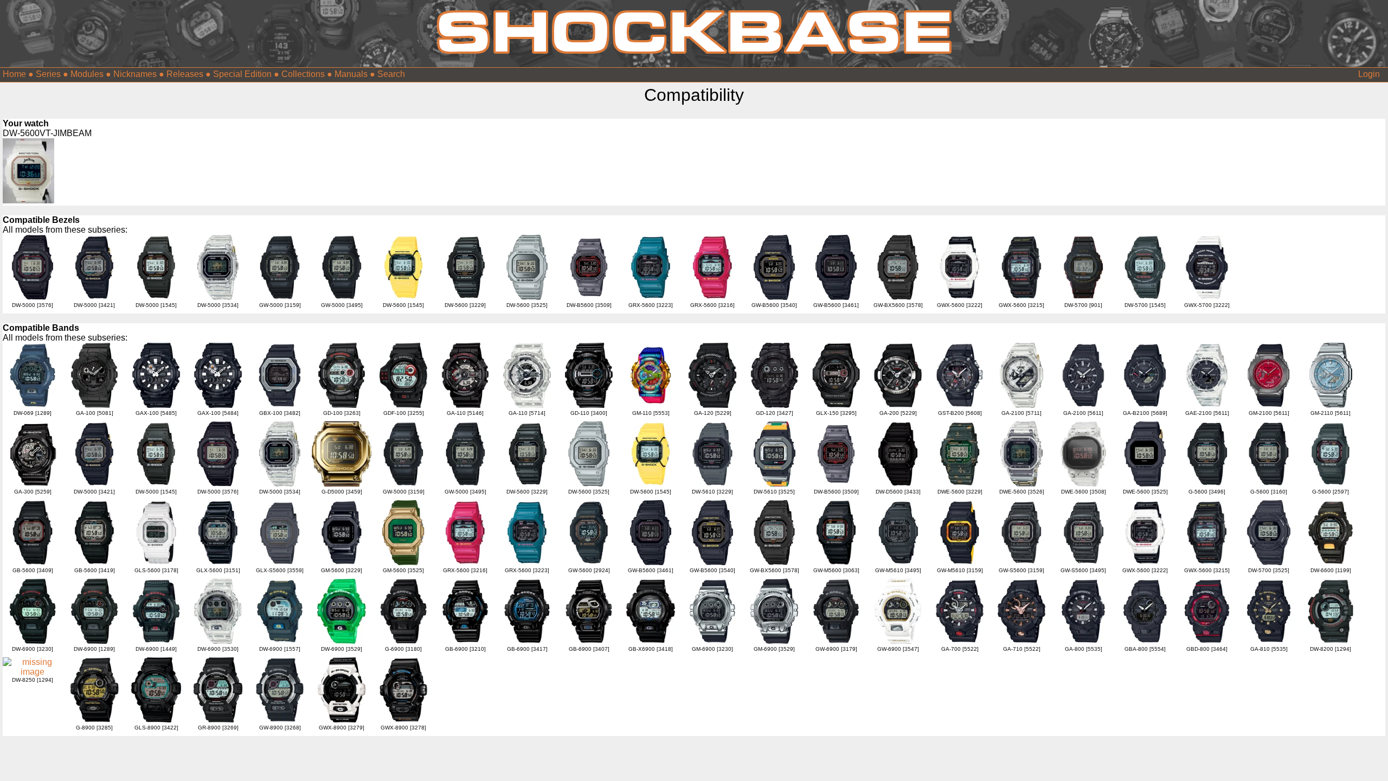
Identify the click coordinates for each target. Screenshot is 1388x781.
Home (14, 74)
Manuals (351, 74)
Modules (87, 74)
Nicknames (135, 74)
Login (1369, 74)
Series (48, 74)
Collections (303, 74)
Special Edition (242, 74)
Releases (184, 74)
